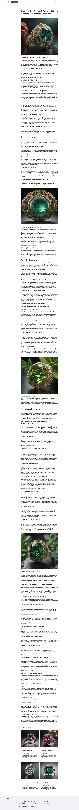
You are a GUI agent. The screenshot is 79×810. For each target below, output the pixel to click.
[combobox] (37, 2)
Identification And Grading (36, 6)
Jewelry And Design (27, 6)
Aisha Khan (24, 16)
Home (22, 6)
